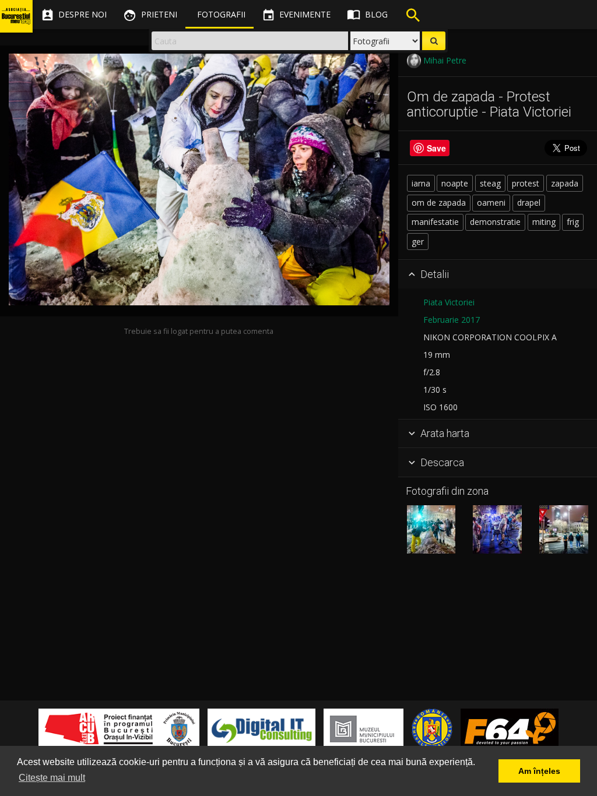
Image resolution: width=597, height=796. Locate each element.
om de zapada (439, 202)
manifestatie (435, 221)
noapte (454, 183)
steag (490, 183)
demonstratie (495, 221)
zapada (564, 183)
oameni (491, 202)
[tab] (497, 274)
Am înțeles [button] (539, 771)
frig (573, 221)
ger (418, 241)
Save (436, 148)
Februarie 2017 (451, 319)
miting (544, 221)
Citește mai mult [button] (52, 778)
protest (525, 183)
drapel (528, 202)
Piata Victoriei (449, 302)
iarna (421, 183)
